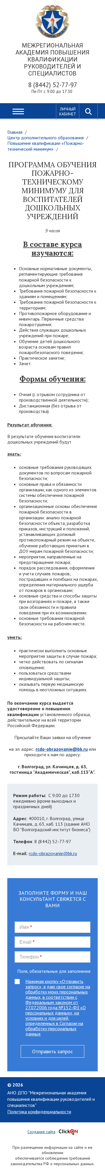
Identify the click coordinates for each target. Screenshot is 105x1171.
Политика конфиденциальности (39, 1111)
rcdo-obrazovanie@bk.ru (53, 853)
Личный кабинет (67, 111)
